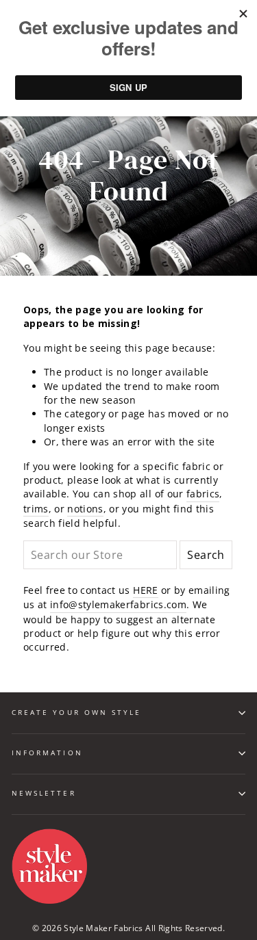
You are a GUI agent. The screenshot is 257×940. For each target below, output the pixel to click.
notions (85, 508)
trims (36, 508)
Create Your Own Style (76, 712)
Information (47, 752)
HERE (145, 590)
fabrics (202, 493)
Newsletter (44, 793)
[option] (128, 176)
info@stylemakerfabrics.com (118, 604)
